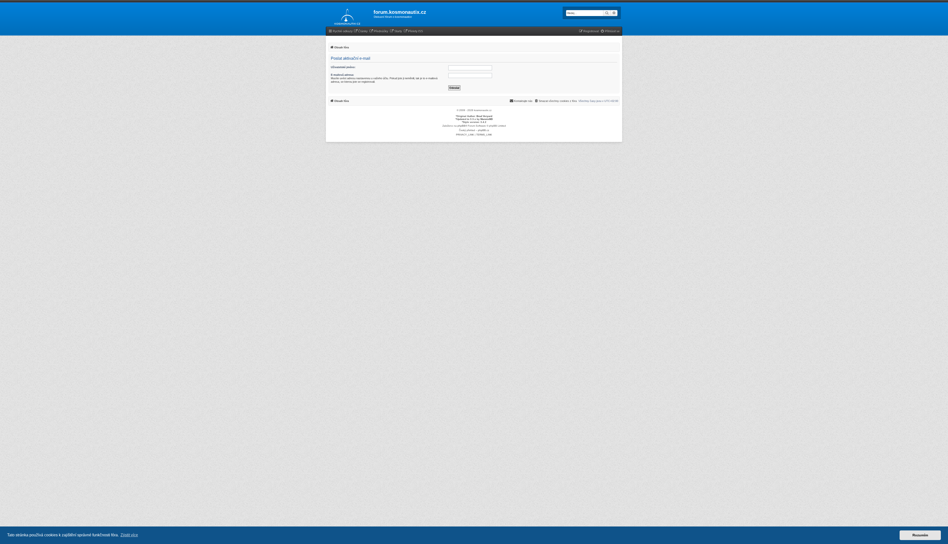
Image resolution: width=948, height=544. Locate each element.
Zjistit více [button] (129, 535)
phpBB (461, 125)
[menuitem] (361, 31)
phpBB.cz (483, 130)
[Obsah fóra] (346, 16)
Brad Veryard (484, 116)
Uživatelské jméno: (343, 67)
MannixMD (486, 119)
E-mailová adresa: (342, 74)
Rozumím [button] (920, 535)
